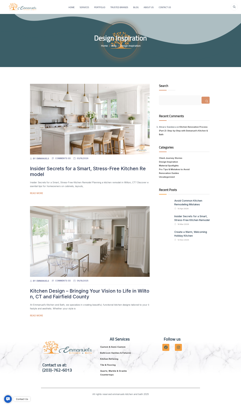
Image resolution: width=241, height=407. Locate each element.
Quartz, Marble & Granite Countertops (113, 373)
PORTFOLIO (99, 7)
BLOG (136, 7)
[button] (8, 399)
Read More (36, 193)
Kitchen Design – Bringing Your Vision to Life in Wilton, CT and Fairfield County (89, 293)
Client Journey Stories (170, 158)
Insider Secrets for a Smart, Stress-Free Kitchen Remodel (88, 171)
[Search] (205, 100)
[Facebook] (165, 347)
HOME (71, 7)
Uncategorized (167, 177)
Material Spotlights (169, 165)
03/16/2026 (82, 158)
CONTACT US (165, 7)
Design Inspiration (168, 161)
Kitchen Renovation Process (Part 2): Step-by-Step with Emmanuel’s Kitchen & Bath (183, 131)
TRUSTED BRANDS (119, 7)
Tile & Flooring (108, 365)
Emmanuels (43, 158)
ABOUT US (149, 7)
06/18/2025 (82, 280)
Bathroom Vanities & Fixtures (115, 353)
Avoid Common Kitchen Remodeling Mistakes (188, 202)
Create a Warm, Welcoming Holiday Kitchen (190, 233)
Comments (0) (63, 158)
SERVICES (84, 7)
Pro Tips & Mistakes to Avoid (174, 169)
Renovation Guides (169, 173)
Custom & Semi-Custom (113, 347)
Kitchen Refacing (109, 359)
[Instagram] (178, 347)
